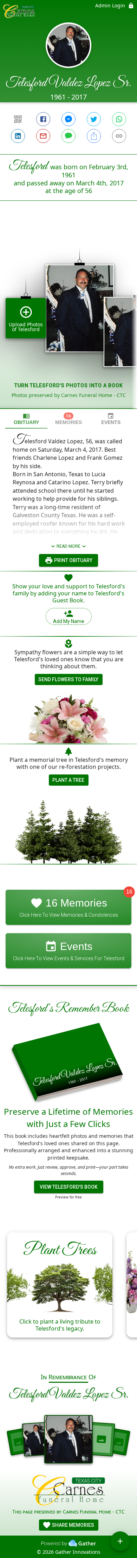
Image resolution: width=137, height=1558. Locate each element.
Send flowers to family (68, 679)
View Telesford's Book (69, 1187)
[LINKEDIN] (18, 136)
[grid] (68, 316)
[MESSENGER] (68, 119)
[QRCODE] (18, 119)
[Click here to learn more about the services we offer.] (68, 1491)
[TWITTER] (94, 119)
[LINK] (119, 136)
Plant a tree (68, 780)
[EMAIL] (43, 136)
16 (129, 892)
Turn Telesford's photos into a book (68, 385)
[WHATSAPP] (119, 119)
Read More (68, 546)
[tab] (26, 419)
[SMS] (68, 136)
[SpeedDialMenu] (120, 1541)
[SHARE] (94, 136)
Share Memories (72, 1525)
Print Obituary (72, 560)
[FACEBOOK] (43, 119)
